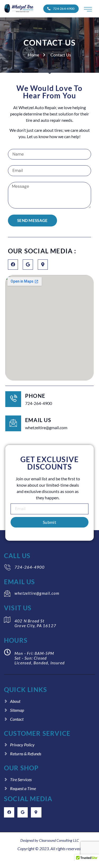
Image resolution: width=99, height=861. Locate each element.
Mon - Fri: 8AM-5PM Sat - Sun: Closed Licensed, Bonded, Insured (40, 658)
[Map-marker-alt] (43, 264)
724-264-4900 (30, 567)
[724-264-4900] (7, 567)
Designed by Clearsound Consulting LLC (49, 840)
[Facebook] (13, 264)
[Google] (28, 264)
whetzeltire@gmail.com (37, 593)
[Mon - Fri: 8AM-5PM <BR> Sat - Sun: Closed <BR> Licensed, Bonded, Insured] (7, 652)
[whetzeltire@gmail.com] (7, 593)
